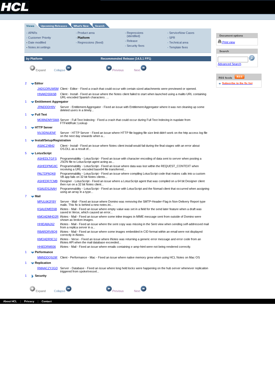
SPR (172, 37)
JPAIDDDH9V (46, 107)
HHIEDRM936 (46, 246)
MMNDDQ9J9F (47, 257)
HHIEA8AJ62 (46, 224)
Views (30, 25)
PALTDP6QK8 (46, 173)
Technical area (178, 42)
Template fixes (178, 47)
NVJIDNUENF (46, 132)
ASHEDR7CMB (47, 181)
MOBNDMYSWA (48, 119)
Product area (86, 32)
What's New (81, 25)
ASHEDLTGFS (47, 158)
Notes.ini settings (39, 47)
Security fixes (135, 45)
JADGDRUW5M (48, 88)
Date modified (37, 42)
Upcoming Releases (54, 25)
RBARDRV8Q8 (47, 231)
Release (132, 40)
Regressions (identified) (135, 34)
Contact (47, 301)
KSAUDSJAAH (47, 188)
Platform (84, 37)
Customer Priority (39, 37)
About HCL (10, 301)
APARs (32, 32)
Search (99, 25)
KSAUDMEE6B (47, 209)
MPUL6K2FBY (46, 201)
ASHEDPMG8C (47, 166)
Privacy (29, 301)
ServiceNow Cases (181, 32)
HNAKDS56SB (46, 94)
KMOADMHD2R (48, 216)
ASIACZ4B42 (46, 145)
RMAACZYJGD (47, 268)
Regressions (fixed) (90, 42)
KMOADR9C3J (47, 239)
